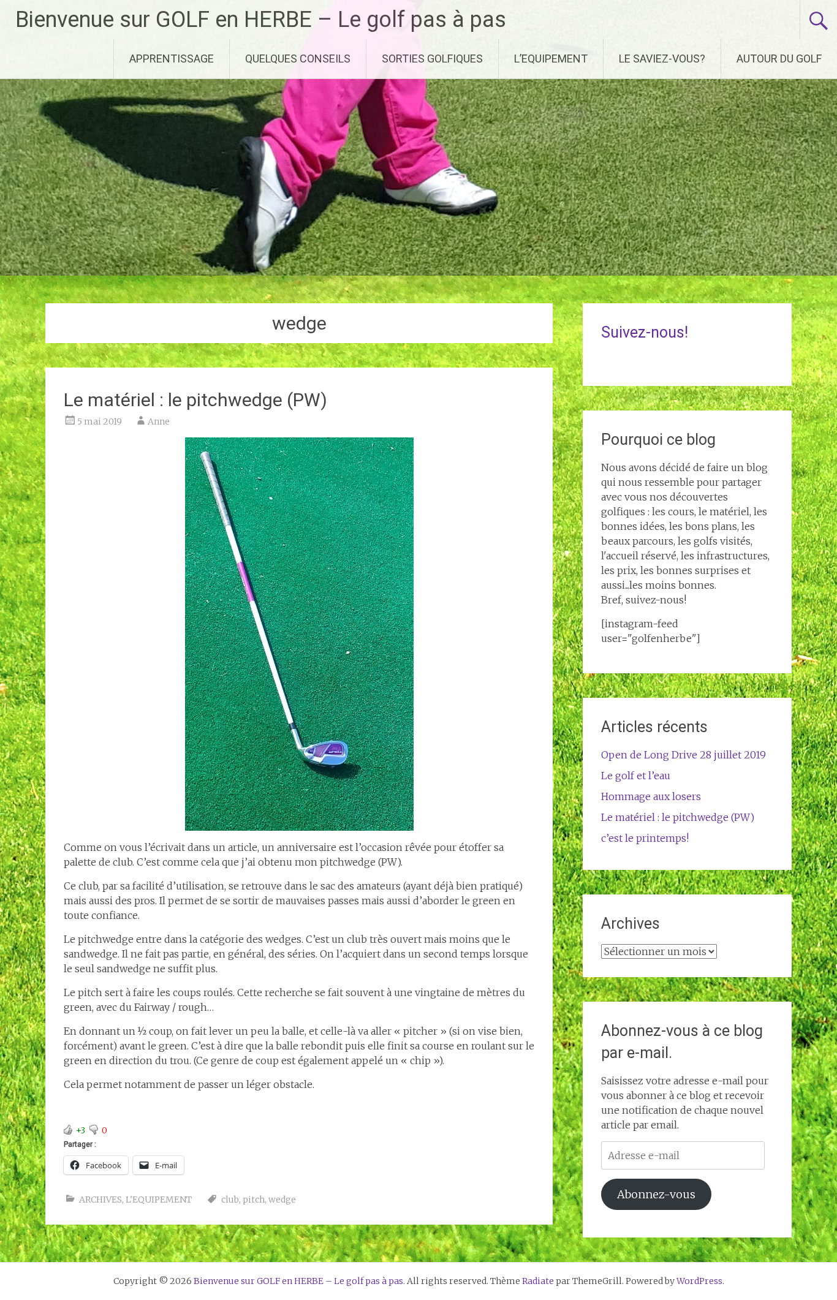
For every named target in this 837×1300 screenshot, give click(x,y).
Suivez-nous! (644, 332)
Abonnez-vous (656, 1194)
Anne (159, 421)
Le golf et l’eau (635, 775)
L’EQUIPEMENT (551, 58)
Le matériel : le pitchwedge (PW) (195, 399)
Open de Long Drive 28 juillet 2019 (683, 755)
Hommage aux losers (651, 796)
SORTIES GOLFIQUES (432, 58)
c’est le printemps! (645, 838)
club (230, 1199)
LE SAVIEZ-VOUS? (662, 58)
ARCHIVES (100, 1199)
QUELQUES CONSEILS (297, 58)
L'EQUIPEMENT (159, 1199)
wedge (282, 1199)
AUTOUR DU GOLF (779, 58)
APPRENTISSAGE (171, 58)
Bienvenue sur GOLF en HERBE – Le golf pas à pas (260, 19)
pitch (254, 1199)
